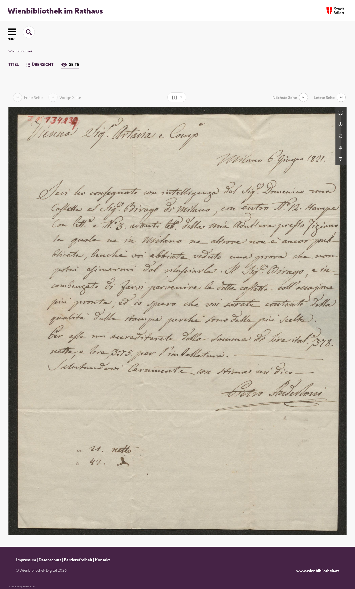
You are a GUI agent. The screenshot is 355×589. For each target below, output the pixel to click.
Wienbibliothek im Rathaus (55, 11)
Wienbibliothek (20, 51)
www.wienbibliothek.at (317, 570)
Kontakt (102, 559)
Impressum (26, 559)
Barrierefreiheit (78, 559)
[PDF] (341, 147)
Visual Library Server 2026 (21, 586)
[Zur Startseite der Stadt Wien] (335, 10)
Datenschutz (50, 559)
